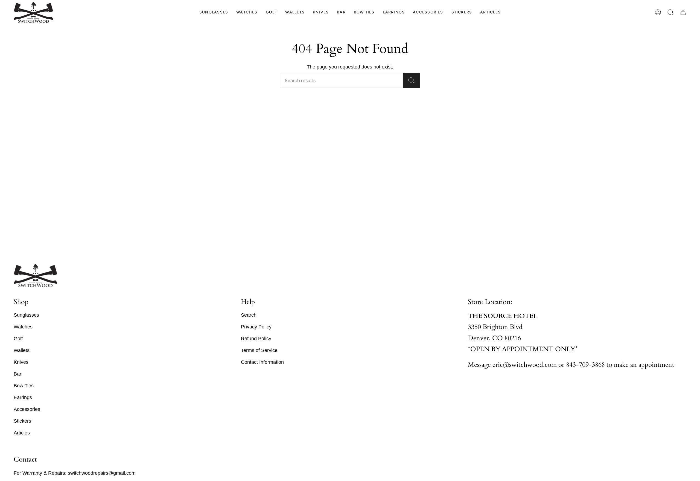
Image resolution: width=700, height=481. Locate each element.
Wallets (22, 350)
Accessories (27, 409)
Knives (21, 362)
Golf (18, 338)
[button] (213, 12)
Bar (17, 374)
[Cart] (683, 12)
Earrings (23, 397)
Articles (22, 433)
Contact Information (262, 362)
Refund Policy (256, 338)
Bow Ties (24, 385)
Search (248, 315)
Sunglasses (26, 315)
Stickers (22, 421)
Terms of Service (259, 350)
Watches (23, 327)
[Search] (411, 80)
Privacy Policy (256, 327)
